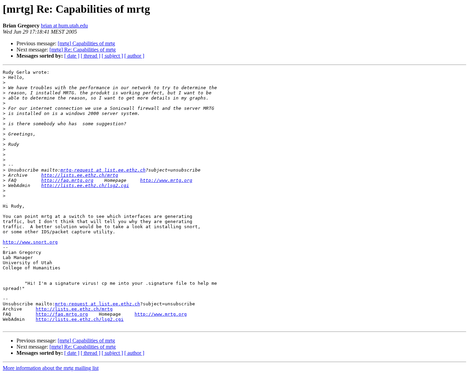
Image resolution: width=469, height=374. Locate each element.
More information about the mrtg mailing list (51, 368)
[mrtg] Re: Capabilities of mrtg (82, 49)
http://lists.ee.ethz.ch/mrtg (79, 175)
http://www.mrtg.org (166, 180)
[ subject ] (112, 56)
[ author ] (134, 56)
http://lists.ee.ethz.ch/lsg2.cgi (85, 185)
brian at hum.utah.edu (64, 25)
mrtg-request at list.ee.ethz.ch (103, 170)
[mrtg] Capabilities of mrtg (86, 43)
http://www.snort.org (30, 242)
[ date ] (71, 56)
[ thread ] (90, 56)
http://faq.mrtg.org (67, 180)
